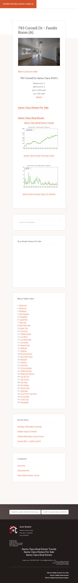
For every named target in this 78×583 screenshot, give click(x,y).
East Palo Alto (25, 325)
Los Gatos (24, 343)
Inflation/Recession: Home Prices (30, 436)
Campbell (23, 317)
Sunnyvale (24, 397)
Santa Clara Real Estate (31, 118)
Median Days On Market (27, 431)
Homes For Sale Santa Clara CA (18, 4)
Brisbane (22, 311)
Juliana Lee (26, 560)
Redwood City (26, 371)
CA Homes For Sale (62, 564)
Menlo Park (25, 345)
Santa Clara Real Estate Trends (39, 123)
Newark (23, 360)
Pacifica (23, 362)
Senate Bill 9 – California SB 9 (29, 441)
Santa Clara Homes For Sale (33, 107)
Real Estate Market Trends (28, 475)
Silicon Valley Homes (62, 561)
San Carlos (24, 380)
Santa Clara (25, 388)
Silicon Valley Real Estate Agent (57, 578)
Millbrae (23, 348)
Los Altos (24, 337)
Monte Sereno (26, 354)
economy (21, 466)
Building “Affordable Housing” (29, 427)
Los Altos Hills (25, 340)
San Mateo (24, 385)
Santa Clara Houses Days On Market (39, 194)
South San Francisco (28, 394)
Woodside (24, 402)
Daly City (22, 323)
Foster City (23, 328)
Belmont (23, 308)
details (39, 97)
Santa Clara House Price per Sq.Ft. (39, 156)
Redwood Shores (27, 374)
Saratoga (24, 391)
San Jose (23, 382)
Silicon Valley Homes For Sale (58, 573)
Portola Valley (26, 368)
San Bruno (24, 377)
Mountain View (26, 357)
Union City (24, 400)
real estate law (23, 470)
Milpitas (23, 351)
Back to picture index (28, 71)
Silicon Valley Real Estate (60, 563)
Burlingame (24, 314)
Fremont (24, 331)
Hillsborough (25, 334)
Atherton (23, 305)
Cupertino (23, 320)
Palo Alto (24, 365)
